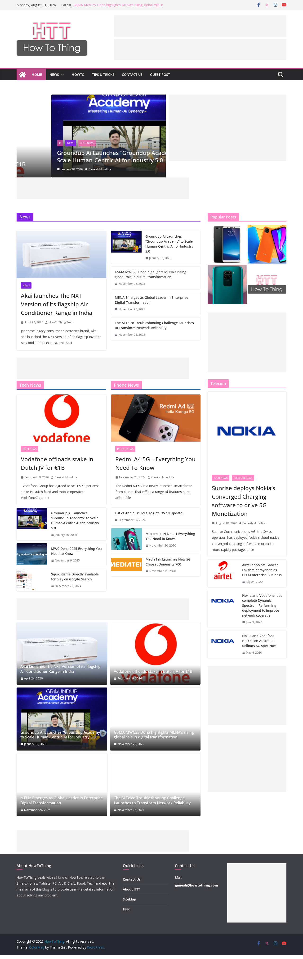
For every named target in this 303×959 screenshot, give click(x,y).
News (54, 74)
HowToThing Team (61, 322)
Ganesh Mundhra (65, 169)
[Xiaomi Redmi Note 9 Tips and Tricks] (227, 284)
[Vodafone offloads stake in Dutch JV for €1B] (61, 418)
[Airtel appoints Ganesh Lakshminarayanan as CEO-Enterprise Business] (223, 573)
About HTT (131, 889)
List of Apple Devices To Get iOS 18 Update (148, 513)
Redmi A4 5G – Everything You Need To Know (155, 463)
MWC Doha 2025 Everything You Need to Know (76, 551)
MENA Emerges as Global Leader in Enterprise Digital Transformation (151, 300)
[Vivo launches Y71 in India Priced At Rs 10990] (227, 244)
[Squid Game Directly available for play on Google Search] (32, 580)
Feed (126, 909)
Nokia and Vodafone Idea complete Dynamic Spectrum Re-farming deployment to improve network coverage (262, 605)
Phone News (125, 449)
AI (25, 143)
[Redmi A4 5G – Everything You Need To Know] (156, 418)
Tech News (52, 143)
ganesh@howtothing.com (196, 885)
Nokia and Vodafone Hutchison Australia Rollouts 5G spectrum (259, 640)
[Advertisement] (200, 26)
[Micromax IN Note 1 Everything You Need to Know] (126, 539)
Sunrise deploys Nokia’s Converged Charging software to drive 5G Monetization (243, 500)
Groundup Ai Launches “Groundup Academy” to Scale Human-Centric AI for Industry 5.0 (86, 156)
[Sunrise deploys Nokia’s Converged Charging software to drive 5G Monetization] (247, 431)
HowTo (78, 74)
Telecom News (243, 478)
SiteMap (129, 899)
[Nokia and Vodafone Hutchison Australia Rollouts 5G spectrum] (223, 644)
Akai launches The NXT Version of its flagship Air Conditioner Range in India (56, 304)
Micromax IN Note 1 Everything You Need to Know (170, 536)
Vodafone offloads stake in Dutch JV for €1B (57, 463)
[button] (61, 74)
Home (37, 74)
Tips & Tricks (103, 74)
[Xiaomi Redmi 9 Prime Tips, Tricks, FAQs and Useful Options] (267, 244)
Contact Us (132, 74)
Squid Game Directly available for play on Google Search (75, 576)
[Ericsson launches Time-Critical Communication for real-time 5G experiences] (267, 284)
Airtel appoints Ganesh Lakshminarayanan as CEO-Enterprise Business (262, 570)
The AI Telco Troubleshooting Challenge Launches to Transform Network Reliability (154, 325)
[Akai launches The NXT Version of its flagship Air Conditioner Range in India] (61, 254)
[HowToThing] (22, 74)
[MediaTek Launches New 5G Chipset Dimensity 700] (126, 565)
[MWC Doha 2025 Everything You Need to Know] (32, 554)
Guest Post (160, 74)
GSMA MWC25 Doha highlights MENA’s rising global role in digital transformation (150, 274)
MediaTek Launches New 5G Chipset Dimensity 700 (168, 561)
